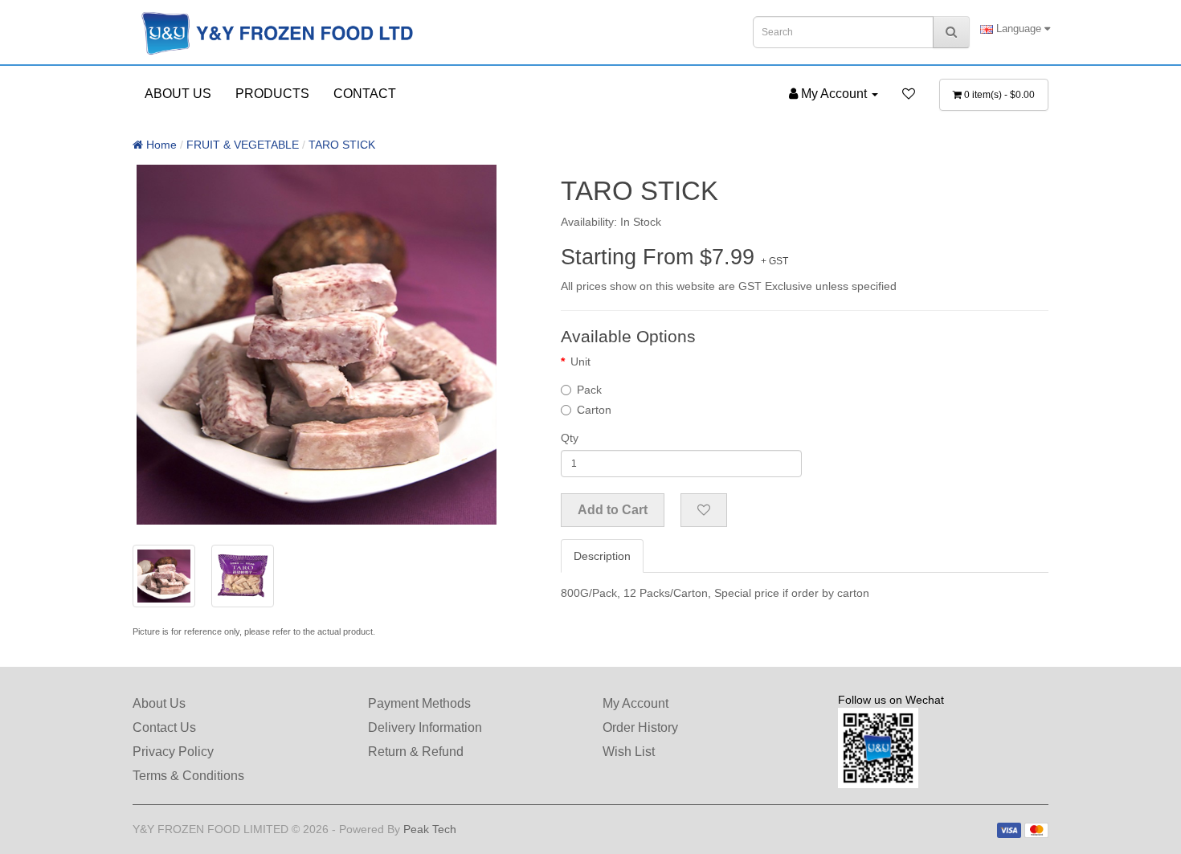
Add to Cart (613, 510)
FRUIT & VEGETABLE (242, 144)
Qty (569, 437)
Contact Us (164, 727)
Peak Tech (429, 829)
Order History (640, 727)
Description (602, 556)
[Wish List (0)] (908, 94)
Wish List (629, 751)
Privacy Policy (173, 751)
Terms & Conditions (188, 775)
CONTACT (364, 93)
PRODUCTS (272, 93)
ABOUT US (178, 93)
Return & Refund (416, 751)
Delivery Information (425, 727)
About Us (159, 703)
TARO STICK (342, 144)
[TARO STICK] (317, 345)
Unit (580, 361)
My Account (635, 703)
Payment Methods (419, 703)
